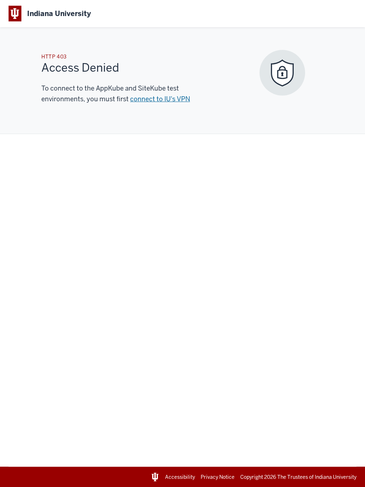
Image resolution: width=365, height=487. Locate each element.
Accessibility (180, 477)
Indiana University (335, 477)
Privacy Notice (218, 477)
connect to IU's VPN (160, 99)
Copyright (258, 477)
